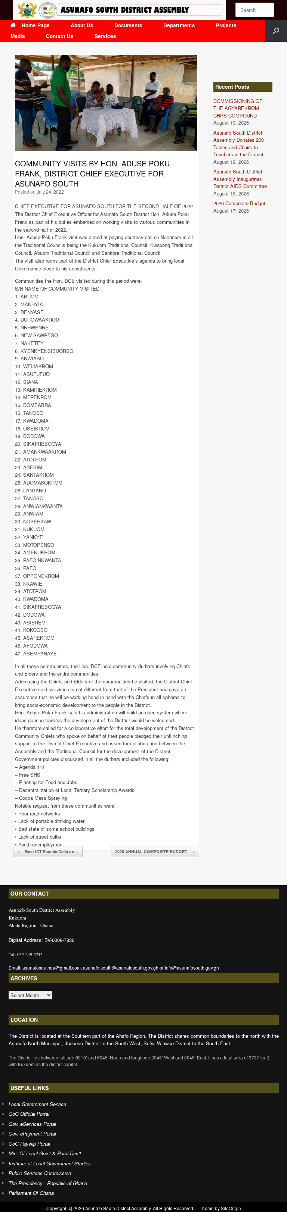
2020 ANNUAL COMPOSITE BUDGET (155, 851)
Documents (128, 25)
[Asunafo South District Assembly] (119, 10)
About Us (82, 25)
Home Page (36, 25)
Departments (179, 25)
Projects (226, 25)
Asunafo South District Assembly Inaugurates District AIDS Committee (240, 179)
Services (105, 36)
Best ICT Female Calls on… (47, 851)
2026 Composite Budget (239, 203)
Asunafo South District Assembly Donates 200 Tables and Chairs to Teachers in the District (238, 143)
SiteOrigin (231, 1208)
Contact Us (60, 36)
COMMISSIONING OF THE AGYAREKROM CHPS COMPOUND (237, 108)
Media (17, 36)
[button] (276, 31)
